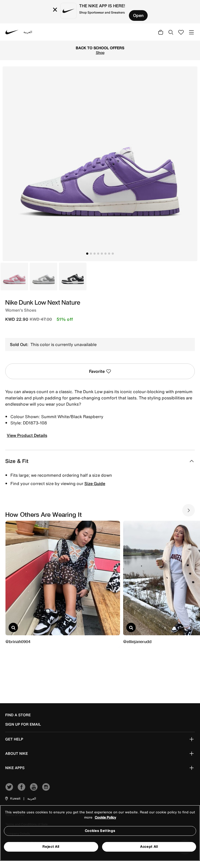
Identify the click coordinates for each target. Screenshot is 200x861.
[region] (100, 833)
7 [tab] (109, 254)
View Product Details (27, 435)
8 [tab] (113, 254)
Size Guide (94, 483)
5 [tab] (102, 254)
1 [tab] (87, 254)
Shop (100, 52)
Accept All (149, 846)
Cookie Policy (105, 817)
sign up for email (23, 724)
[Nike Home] (12, 32)
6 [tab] (105, 254)
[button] (12, 798)
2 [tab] (91, 254)
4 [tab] (98, 254)
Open (138, 15)
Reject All (50, 846)
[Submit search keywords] (171, 32)
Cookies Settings (100, 830)
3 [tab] (94, 254)
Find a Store (18, 715)
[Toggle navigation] (191, 32)
